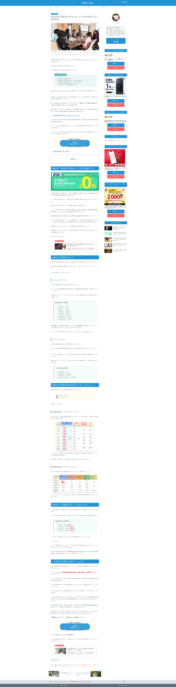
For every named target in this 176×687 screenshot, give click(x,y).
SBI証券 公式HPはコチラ (75, 143)
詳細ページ (116, 63)
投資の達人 (88, 2)
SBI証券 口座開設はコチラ (75, 626)
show (77, 159)
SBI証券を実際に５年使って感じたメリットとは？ (66, 115)
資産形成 (57, 7)
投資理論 (104, 7)
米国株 (88, 7)
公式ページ (116, 67)
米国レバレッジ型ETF (119, 7)
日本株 (72, 7)
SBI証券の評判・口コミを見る (61, 151)
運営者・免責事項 (63, 685)
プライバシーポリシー (54, 685)
